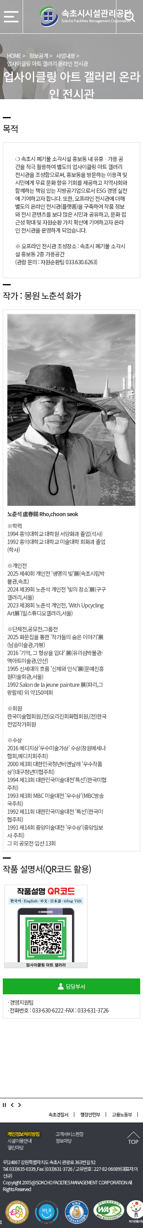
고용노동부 (96, 1114)
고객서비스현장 (69, 1133)
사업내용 (65, 56)
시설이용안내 (19, 1140)
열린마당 (15, 1147)
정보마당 (64, 1140)
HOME (14, 56)
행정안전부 (64, 1114)
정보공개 (38, 56)
